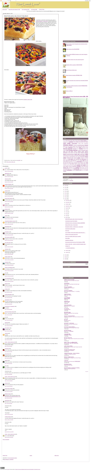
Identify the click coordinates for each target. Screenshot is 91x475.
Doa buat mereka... (67, 320)
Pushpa (6, 289)
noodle (75, 163)
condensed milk (70, 157)
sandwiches (71, 167)
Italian (66, 147)
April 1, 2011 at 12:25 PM (8, 325)
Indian (84, 146)
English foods (67, 146)
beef (72, 152)
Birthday (71, 141)
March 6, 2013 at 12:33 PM (9, 419)
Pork (67, 150)
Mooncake (75, 148)
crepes (67, 159)
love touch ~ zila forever (69, 323)
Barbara (6, 209)
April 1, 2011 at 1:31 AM (8, 286)
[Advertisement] (31, 447)
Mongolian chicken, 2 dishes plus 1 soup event (74, 226)
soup (68, 168)
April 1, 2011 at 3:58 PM (8, 358)
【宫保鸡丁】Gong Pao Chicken (70, 354)
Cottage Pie (67, 246)
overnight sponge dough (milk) (82, 163)
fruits (67, 161)
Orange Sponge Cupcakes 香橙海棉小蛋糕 (74, 75)
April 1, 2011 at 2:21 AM (8, 292)
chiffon (64, 157)
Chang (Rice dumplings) (83, 143)
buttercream (82, 154)
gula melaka (74, 161)
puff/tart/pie (74, 166)
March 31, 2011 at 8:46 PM (9, 240)
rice (67, 167)
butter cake (77, 154)
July (66, 209)
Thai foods (70, 151)
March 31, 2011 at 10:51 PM (9, 259)
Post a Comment (6, 439)
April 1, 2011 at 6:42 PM (8, 363)
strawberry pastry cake (27, 99)
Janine (6, 215)
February (67, 250)
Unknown (6, 249)
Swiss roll (65, 151)
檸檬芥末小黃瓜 (67, 298)
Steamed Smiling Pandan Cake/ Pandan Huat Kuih (73, 346)
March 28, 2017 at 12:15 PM (9, 431)
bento (74, 152)
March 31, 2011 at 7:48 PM (9, 218)
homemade (79, 161)
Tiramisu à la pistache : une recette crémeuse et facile (73, 316)
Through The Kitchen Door (69, 349)
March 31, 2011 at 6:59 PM (9, 201)
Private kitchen (73, 150)
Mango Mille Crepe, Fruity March (71, 224)
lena (5, 365)
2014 (66, 193)
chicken (86, 156)
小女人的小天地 (67, 334)
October (67, 204)
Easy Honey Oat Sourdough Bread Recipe (71, 327)
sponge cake (76, 168)
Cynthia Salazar (8, 416)
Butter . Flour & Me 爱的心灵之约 (70, 342)
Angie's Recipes (67, 294)
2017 (66, 187)
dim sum (84, 159)
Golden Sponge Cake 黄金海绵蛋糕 (72, 49)
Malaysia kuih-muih (67, 148)
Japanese (70, 147)
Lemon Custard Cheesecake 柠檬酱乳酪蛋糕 (72, 361)
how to (83, 161)
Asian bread (67, 140)
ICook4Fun (7, 231)
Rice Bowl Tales (67, 312)
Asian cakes (72, 140)
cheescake (82, 156)
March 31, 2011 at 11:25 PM (9, 270)
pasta (82, 165)
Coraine (6, 190)
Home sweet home (79, 146)
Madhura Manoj (8, 393)
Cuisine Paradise (8, 184)
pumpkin (79, 166)
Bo (5, 317)
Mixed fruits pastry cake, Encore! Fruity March (74, 219)
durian (64, 160)
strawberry (65, 170)
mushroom (65, 163)
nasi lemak (72, 163)
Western (86, 151)
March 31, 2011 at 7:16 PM (9, 213)
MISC (80, 147)
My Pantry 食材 (34, 9)
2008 (66, 258)
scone (74, 167)
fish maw (86, 160)
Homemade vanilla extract (70, 228)
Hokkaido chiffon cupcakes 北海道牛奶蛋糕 (74, 64)
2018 (66, 185)
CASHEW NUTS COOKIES (69, 350)
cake (86, 154)
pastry (84, 165)
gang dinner (70, 161)
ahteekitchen (7, 299)
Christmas (75, 145)
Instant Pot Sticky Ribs (68, 365)
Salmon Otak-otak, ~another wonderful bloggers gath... (75, 244)
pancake (75, 165)
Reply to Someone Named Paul (69, 368)
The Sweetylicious (8, 278)
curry (74, 159)
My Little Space (8, 242)
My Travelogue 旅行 (25, 9)
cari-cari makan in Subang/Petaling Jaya (70, 156)
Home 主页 (5, 9)
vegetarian (73, 170)
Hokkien (74, 146)
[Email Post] (21, 160)
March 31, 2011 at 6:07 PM (9, 188)
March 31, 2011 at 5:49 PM (9, 171)
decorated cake (79, 159)
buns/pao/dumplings (70, 154)
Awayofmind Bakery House (10, 221)
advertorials (65, 152)
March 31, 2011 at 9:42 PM (9, 254)
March (67, 217)
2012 (66, 196)
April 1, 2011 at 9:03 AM (8, 309)
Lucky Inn (66, 360)
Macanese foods (85, 147)
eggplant (81, 160)
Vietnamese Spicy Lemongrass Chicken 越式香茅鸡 (75, 222)
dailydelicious (67, 301)
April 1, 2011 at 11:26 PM (8, 386)
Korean (74, 147)
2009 (66, 256)
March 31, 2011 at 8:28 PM (9, 229)
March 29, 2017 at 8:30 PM (9, 437)
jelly (64, 162)
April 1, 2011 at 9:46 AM (8, 314)
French (71, 146)
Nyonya (84, 148)
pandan (78, 165)
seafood (77, 167)
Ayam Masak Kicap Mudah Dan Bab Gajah (71, 284)
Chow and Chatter (67, 305)
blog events (78, 152)
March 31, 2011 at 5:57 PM (9, 176)
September (68, 206)
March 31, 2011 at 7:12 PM (9, 206)
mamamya (7, 348)
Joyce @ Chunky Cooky (9, 311)
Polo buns (67, 230)
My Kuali (66, 319)
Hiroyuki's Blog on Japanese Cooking (71, 367)
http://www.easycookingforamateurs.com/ (12, 396)
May (66, 213)
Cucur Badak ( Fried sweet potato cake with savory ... (75, 232)
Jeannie (6, 383)
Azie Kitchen (66, 283)
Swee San (7, 178)
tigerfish (6, 283)
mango (79, 162)
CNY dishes (85, 141)
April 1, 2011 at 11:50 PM (8, 391)
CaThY (6, 168)
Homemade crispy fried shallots (71, 221)
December (68, 200)
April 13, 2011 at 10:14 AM (9, 414)
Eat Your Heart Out (68, 337)
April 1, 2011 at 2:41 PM (8, 351)
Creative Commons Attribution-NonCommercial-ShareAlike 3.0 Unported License (27, 469)
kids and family (68, 162)
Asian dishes (83, 140)
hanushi (6, 322)
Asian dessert (77, 140)
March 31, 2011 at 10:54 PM (9, 265)
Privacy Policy (41, 9)
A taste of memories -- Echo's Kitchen (71, 353)
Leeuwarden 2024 (67, 309)
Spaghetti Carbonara (69, 240)
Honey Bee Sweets (8, 198)
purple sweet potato (84, 166)
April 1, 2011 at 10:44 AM (8, 320)
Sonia (8, 469)
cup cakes (70, 159)
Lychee (77, 147)
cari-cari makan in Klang (83, 155)
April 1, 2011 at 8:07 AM (8, 297)
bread (64, 154)
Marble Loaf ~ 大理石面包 (68, 331)
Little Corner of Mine (9, 388)
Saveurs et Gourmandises (69, 315)
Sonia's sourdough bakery (83, 150)
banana (69, 152)
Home (31, 455)
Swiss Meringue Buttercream (71, 70)
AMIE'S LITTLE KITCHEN (69, 279)
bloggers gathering (84, 152)
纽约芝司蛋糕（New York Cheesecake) (71, 343)
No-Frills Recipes (67, 330)
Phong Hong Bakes (68, 286)
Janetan (6, 333)
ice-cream (86, 161)
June (67, 211)
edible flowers (68, 160)
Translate (71, 180)
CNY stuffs (66, 143)
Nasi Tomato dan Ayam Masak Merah (70, 324)
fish (83, 160)
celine (6, 203)
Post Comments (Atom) (12, 457)
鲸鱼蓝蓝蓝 (7, 173)
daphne (6, 360)
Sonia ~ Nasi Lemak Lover (10, 342)
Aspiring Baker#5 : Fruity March (42, 21)
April (66, 215)
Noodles (81, 148)
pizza (87, 165)
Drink (64, 146)
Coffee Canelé (66, 302)
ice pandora (66, 308)
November (68, 202)
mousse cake (82, 162)
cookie (78, 157)
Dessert (86, 145)
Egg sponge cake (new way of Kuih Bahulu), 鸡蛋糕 (75, 242)
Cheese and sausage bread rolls (71, 234)
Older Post (57, 455)
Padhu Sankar (7, 256)
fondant (64, 161)
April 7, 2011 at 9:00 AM (8, 403)
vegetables (69, 170)
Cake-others (74, 143)
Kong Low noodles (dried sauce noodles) (73, 236)
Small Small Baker (8, 294)
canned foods (65, 155)
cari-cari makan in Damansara (73, 155)
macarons (75, 162)
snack (66, 168)
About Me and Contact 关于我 (14, 9)
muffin (87, 162)
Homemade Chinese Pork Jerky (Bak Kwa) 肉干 (75, 59)
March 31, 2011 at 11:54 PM (9, 281)
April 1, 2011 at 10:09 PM (8, 380)
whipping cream (79, 170)
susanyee (7, 262)
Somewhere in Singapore (9, 306)
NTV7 (78, 148)
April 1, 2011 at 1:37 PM (8, 339)
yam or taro (83, 170)
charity (79, 156)
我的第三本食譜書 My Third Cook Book (71, 313)
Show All (87, 371)
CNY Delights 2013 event (78, 141)
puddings (70, 166)
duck (87, 159)
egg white (77, 160)
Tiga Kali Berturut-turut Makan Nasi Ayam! (71, 280)
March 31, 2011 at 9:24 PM (9, 246)
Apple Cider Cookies (67, 295)
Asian (64, 140)
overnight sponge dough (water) (68, 165)
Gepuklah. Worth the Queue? (69, 287)
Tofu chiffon (67, 238)
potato (64, 166)
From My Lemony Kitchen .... (70, 326)
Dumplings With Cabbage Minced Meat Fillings (72, 357)
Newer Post (5, 455)
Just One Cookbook (68, 290)
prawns (67, 166)
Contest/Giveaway (80, 145)
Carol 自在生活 (67, 297)
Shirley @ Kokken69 (9, 267)
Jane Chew (7, 353)
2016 (66, 189)
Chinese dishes (68, 145)
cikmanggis (7, 226)
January (67, 252)
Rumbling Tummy (67, 364)
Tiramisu (75, 151)
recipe (64, 167)
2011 (66, 198)
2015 (66, 191)
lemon (72, 162)
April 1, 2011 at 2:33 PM (8, 346)
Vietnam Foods (81, 151)
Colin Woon (7, 400)
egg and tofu (73, 160)
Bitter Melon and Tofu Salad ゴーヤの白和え (72, 291)
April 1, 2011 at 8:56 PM (8, 374)
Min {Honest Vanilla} (9, 237)
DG (5, 272)
